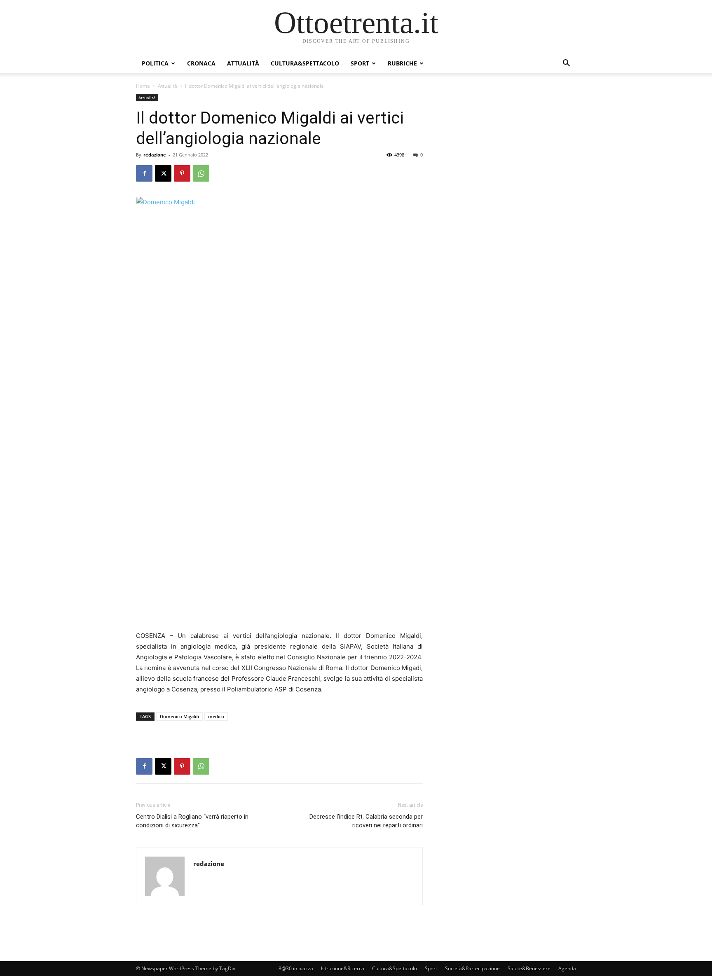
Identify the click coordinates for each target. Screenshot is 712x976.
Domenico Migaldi (179, 716)
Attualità (243, 63)
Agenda (567, 968)
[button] (566, 64)
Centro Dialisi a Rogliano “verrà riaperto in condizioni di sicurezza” (192, 821)
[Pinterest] (182, 173)
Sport (360, 63)
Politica (155, 63)
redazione (154, 155)
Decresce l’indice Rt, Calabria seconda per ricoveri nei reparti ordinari (366, 821)
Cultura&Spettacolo (305, 63)
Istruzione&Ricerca (342, 968)
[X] (163, 173)
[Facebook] (144, 173)
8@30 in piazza (296, 968)
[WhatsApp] (201, 173)
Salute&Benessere (529, 968)
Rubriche (402, 63)
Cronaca (201, 63)
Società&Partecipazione (472, 968)
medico (216, 716)
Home (143, 85)
